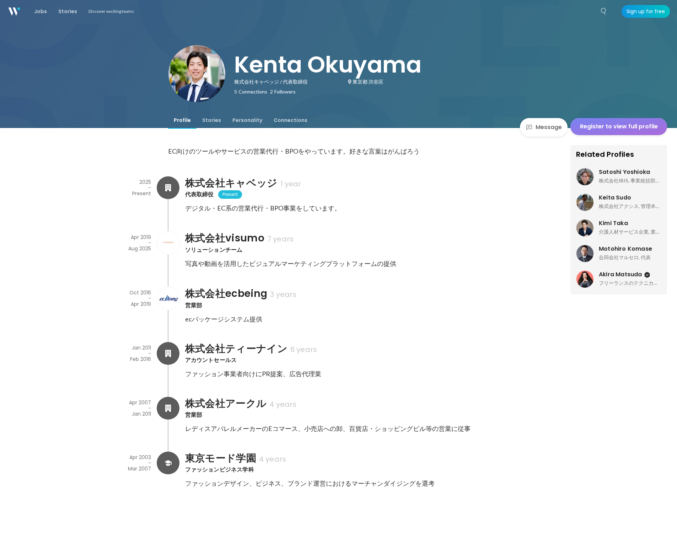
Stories (211, 120)
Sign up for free (646, 11)
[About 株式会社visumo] (168, 243)
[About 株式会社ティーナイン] (168, 353)
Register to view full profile (619, 126)
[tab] (182, 120)
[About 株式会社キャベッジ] (168, 187)
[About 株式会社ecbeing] (168, 298)
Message (549, 127)
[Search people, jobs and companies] (604, 11)
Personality (247, 120)
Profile (182, 120)
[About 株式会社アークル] (168, 408)
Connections (290, 120)
